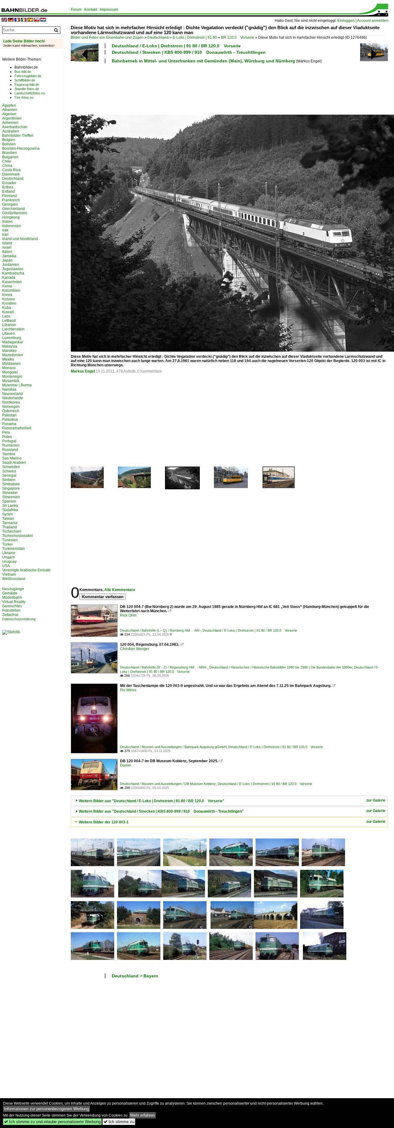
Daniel (125, 765)
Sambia (8, 454)
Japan (7, 260)
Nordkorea (11, 402)
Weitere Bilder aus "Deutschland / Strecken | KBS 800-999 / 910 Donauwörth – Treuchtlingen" (161, 811)
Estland (8, 191)
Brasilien (9, 153)
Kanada (8, 277)
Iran (5, 234)
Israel (6, 247)
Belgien (8, 140)
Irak (5, 230)
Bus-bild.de (22, 71)
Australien (10, 131)
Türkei (7, 544)
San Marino (12, 458)
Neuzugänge (13, 589)
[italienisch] (23, 20)
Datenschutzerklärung (18, 619)
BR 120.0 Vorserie (237, 37)
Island (7, 243)
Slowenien (11, 497)
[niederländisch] (43, 20)
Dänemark (11, 174)
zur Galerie (375, 800)
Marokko (9, 351)
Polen (7, 437)
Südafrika (10, 510)
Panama (9, 424)
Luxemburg (11, 338)
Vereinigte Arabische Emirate (26, 570)
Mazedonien (12, 355)
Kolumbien (11, 290)
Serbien (8, 480)
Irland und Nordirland (20, 239)
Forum (76, 9)
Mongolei (10, 372)
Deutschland (158, 37)
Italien (7, 252)
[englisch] (4, 20)
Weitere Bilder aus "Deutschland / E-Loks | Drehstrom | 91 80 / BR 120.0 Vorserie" (151, 801)
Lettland (9, 320)
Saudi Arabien (14, 462)
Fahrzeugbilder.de (27, 76)
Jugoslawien (12, 269)
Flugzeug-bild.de (26, 84)
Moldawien (11, 363)
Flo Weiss (128, 690)
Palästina (10, 419)
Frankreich (11, 200)
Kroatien (9, 303)
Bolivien (9, 144)
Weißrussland (13, 579)
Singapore (11, 488)
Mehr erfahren (142, 1115)
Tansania (10, 523)
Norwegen (11, 406)
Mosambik (10, 381)
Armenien (10, 122)
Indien (7, 221)
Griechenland (13, 209)
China (7, 166)
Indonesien (11, 226)
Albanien (9, 110)
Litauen (8, 333)
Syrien (7, 514)
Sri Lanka (10, 505)
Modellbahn (12, 597)
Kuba (6, 308)
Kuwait (8, 312)
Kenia (7, 286)
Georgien (10, 204)
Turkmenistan (13, 548)
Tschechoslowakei (17, 536)
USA (6, 566)
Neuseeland (12, 394)
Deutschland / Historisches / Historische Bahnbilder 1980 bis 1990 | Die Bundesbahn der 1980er (280, 667)
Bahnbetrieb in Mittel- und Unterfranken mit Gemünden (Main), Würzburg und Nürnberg (203, 60)
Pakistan (9, 415)
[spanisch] (30, 20)
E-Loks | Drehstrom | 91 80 (195, 37)
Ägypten (9, 105)
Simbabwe (11, 484)
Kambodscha (13, 273)
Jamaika (9, 256)
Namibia (9, 389)
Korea (7, 295)
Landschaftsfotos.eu (29, 93)
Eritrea (7, 187)
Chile (6, 161)
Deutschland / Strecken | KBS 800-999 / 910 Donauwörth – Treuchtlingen (189, 52)
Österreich (10, 411)
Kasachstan (12, 282)
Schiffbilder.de (24, 80)
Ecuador (9, 183)
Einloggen (346, 20)
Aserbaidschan (14, 127)
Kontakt (90, 9)
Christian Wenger (134, 649)
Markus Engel (83, 371)
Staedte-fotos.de (26, 89)
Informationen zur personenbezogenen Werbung (46, 1108)
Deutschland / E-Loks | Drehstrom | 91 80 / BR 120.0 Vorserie (176, 45)
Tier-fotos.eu (24, 97)
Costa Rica (11, 170)
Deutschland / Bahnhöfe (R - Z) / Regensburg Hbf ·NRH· (163, 667)
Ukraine (8, 553)
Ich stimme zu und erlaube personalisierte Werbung (52, 1121)
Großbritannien (14, 213)
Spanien (9, 501)
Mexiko (8, 359)
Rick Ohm (128, 615)
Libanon (9, 325)
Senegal (9, 475)
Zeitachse (10, 615)
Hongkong (11, 217)
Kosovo (8, 299)
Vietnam (9, 574)
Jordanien (10, 264)
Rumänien (11, 445)
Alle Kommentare (119, 590)
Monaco (9, 368)
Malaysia (9, 346)
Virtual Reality (14, 602)
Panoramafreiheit (16, 428)
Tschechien (11, 531)
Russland (10, 450)
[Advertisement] (228, 88)
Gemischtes (12, 606)
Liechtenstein (13, 329)
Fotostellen (11, 610)
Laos (6, 316)
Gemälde (10, 593)
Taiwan (8, 518)
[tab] (229, 801)
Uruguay (9, 561)
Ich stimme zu (118, 1121)
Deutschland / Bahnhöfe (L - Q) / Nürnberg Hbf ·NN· (160, 630)
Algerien (9, 114)
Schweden (11, 467)
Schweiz (9, 471)
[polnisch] (36, 20)
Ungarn (8, 557)
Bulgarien (10, 157)
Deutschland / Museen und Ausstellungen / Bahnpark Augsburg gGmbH (173, 747)
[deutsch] (11, 20)
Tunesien (10, 540)
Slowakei (10, 493)
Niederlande (12, 398)
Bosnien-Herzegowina (21, 148)
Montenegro (12, 376)
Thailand (9, 527)
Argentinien (12, 118)
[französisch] (17, 20)
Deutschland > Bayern (135, 975)
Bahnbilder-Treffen (18, 135)
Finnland (9, 196)
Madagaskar (12, 342)
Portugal (9, 441)
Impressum (109, 9)
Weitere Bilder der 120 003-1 (104, 822)
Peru (6, 432)
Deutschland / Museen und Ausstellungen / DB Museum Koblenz (168, 784)
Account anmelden (372, 20)
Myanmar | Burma (17, 385)
